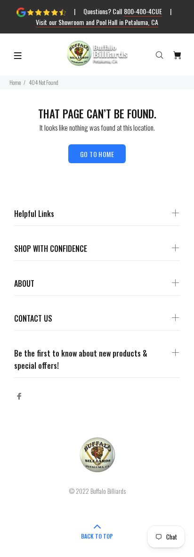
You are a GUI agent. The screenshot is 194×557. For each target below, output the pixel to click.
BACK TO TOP (97, 536)
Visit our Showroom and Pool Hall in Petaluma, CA (97, 22)
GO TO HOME (97, 154)
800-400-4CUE (143, 11)
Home (15, 82)
